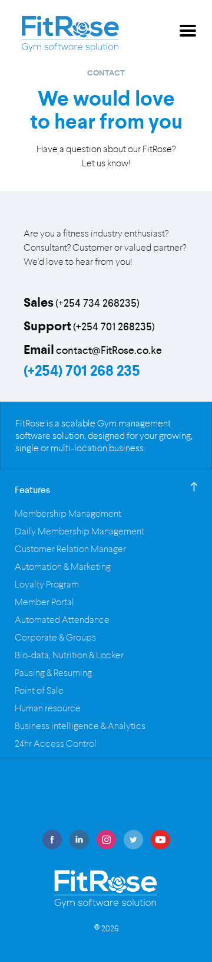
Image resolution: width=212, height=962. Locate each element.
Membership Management (68, 513)
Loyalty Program (47, 584)
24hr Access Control (56, 743)
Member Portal (44, 602)
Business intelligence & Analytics (80, 725)
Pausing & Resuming (53, 672)
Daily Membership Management (79, 531)
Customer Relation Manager (70, 548)
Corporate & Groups (55, 637)
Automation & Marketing (63, 566)
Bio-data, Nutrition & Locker (69, 655)
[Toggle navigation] (187, 33)
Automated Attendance (62, 619)
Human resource (48, 708)
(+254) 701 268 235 (82, 370)
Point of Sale (39, 690)
